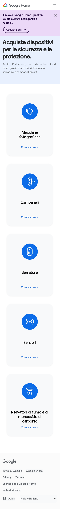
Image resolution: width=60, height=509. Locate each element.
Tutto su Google (12, 471)
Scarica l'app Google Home (19, 483)
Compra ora (28, 147)
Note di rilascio (12, 490)
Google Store (34, 471)
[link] (16, 30)
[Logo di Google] (16, 5)
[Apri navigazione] (55, 5)
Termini (19, 477)
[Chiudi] (55, 15)
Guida (11, 498)
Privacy (7, 477)
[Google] (9, 461)
